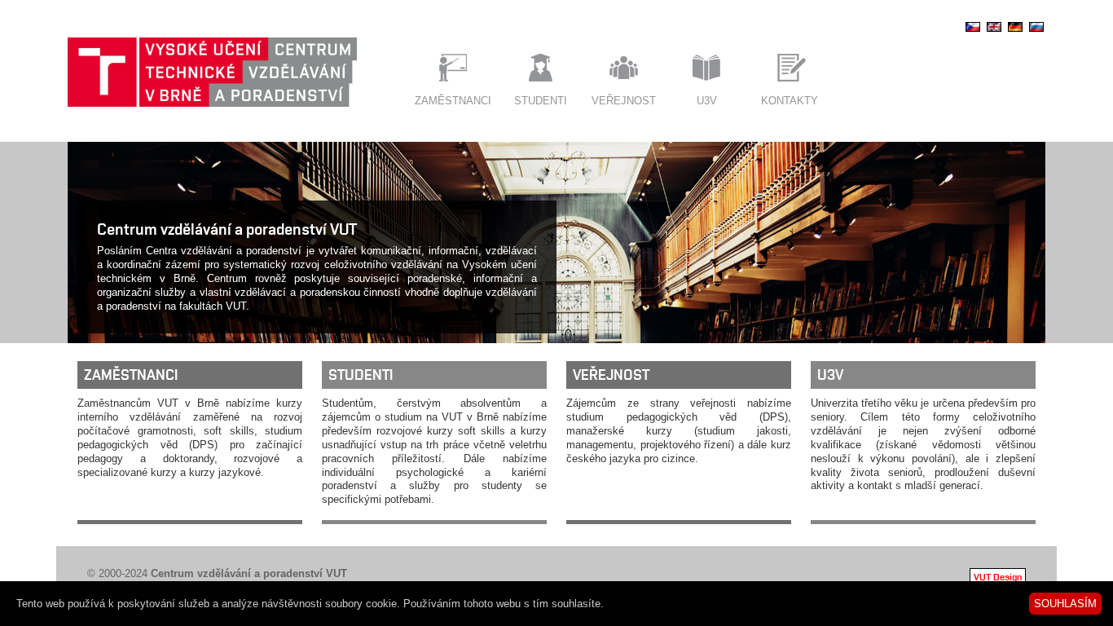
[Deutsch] (1015, 31)
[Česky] (973, 31)
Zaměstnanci (453, 101)
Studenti (540, 101)
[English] (994, 31)
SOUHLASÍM (1065, 603)
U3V (707, 101)
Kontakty (789, 101)
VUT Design (998, 577)
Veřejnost (624, 101)
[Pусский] (1036, 31)
